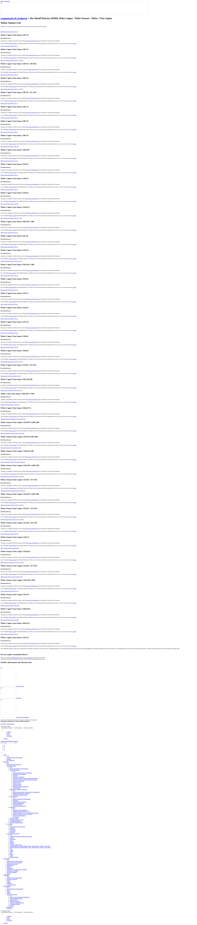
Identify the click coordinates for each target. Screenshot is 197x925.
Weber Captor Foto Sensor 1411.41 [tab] (9, 232)
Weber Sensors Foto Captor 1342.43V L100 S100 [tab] (13, 419)
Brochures (18, 698)
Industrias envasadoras (12, 864)
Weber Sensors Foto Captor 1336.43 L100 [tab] (11, 447)
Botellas (9, 866)
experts (74, 43)
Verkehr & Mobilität (12, 872)
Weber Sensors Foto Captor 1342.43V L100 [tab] (11, 577)
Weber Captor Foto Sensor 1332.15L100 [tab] (10, 376)
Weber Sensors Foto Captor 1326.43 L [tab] (10, 548)
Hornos (8, 873)
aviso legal (9, 736)
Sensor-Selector (20, 686)
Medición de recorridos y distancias (26, 792)
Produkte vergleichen (6, 741)
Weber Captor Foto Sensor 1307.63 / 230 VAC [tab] (12, 60)
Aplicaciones (7, 858)
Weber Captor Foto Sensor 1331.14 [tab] (9, 318)
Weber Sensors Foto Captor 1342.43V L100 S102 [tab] (13, 462)
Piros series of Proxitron (32, 41)
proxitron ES (14, 757)
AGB (8, 733)
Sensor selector (12, 43)
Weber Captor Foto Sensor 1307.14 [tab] (9, 117)
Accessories (17, 826)
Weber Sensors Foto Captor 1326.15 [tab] (9, 534)
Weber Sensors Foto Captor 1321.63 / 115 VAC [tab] (12, 505)
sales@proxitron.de (16, 657)
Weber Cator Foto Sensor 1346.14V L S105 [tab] (11, 390)
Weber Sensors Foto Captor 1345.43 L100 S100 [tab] (12, 433)
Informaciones (15, 889)
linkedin (6, 738)
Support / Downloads (20, 897)
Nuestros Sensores (19, 768)
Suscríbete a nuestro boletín (7, 724)
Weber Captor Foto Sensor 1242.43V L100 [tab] (11, 261)
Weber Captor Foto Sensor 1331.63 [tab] (9, 275)
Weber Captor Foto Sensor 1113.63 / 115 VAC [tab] (12, 361)
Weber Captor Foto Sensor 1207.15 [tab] (9, 103)
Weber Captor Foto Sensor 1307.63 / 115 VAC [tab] (12, 89)
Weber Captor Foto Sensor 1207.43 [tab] (9, 74)
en (4, 747)
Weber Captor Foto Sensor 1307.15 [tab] (9, 46)
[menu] (1, 752)
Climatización (10, 865)
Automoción (10, 868)
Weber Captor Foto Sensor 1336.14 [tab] (9, 175)
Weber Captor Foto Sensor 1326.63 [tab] (9, 347)
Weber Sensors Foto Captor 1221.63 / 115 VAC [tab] (12, 519)
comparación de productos (14, 18)
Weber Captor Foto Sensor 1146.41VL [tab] (10, 605)
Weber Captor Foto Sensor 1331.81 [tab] (9, 161)
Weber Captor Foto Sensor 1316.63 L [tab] (10, 204)
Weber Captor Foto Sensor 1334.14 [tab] (9, 189)
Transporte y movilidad (12, 871)
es (4, 749)
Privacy (8, 734)
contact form (29, 657)
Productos (14, 764)
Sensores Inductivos (22, 772)
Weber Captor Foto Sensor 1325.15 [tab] (9, 290)
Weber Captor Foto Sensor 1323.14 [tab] (9, 634)
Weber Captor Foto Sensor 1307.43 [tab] (9, 132)
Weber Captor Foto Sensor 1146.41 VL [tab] (10, 404)
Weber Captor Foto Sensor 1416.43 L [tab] (10, 620)
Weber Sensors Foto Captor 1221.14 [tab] (9, 591)
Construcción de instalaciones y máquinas (17, 869)
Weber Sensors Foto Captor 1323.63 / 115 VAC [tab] (12, 476)
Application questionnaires (22, 717)
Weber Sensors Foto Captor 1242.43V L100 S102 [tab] (13, 490)
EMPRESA (14, 878)
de (4, 745)
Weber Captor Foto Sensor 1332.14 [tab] (9, 247)
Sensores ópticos (21, 799)
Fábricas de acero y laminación (14, 862)
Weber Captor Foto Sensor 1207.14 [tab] (9, 31)
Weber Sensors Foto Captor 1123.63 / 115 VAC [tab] (12, 562)
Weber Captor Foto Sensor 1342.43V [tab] (10, 146)
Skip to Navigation (5, 1)
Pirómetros (20, 810)
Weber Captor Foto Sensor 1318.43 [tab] (9, 333)
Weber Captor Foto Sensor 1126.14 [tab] (9, 304)
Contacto (9, 732)
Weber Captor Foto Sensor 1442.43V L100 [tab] (11, 218)
